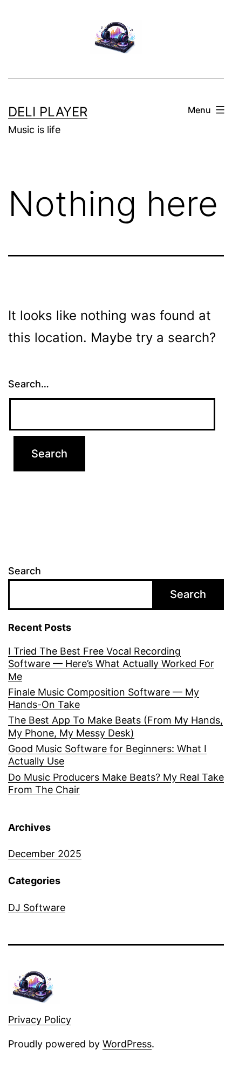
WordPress (127, 1044)
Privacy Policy (39, 1019)
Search (24, 570)
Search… (28, 384)
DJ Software (36, 907)
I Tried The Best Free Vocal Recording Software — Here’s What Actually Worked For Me (111, 663)
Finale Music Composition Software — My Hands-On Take (103, 698)
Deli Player (47, 112)
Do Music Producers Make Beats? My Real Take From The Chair (116, 783)
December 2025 (44, 853)
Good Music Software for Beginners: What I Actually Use (107, 755)
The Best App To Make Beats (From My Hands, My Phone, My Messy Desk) (115, 726)
